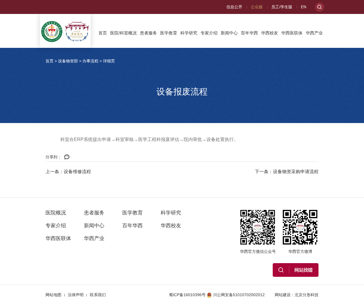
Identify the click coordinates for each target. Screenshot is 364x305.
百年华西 (249, 32)
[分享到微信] (67, 157)
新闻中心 (229, 32)
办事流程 (90, 61)
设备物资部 (68, 61)
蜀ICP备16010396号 (187, 294)
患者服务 (148, 32)
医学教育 (168, 32)
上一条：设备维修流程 (68, 171)
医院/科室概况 (123, 32)
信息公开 (234, 7)
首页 (102, 32)
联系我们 (98, 294)
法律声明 (76, 294)
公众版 (257, 7)
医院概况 (56, 213)
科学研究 (188, 32)
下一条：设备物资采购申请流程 (286, 171)
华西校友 (269, 32)
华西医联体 (292, 32)
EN (303, 7)
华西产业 (314, 32)
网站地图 (53, 294)
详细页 (109, 61)
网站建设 (283, 294)
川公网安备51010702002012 (239, 294)
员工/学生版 (281, 7)
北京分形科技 (306, 294)
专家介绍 (209, 32)
